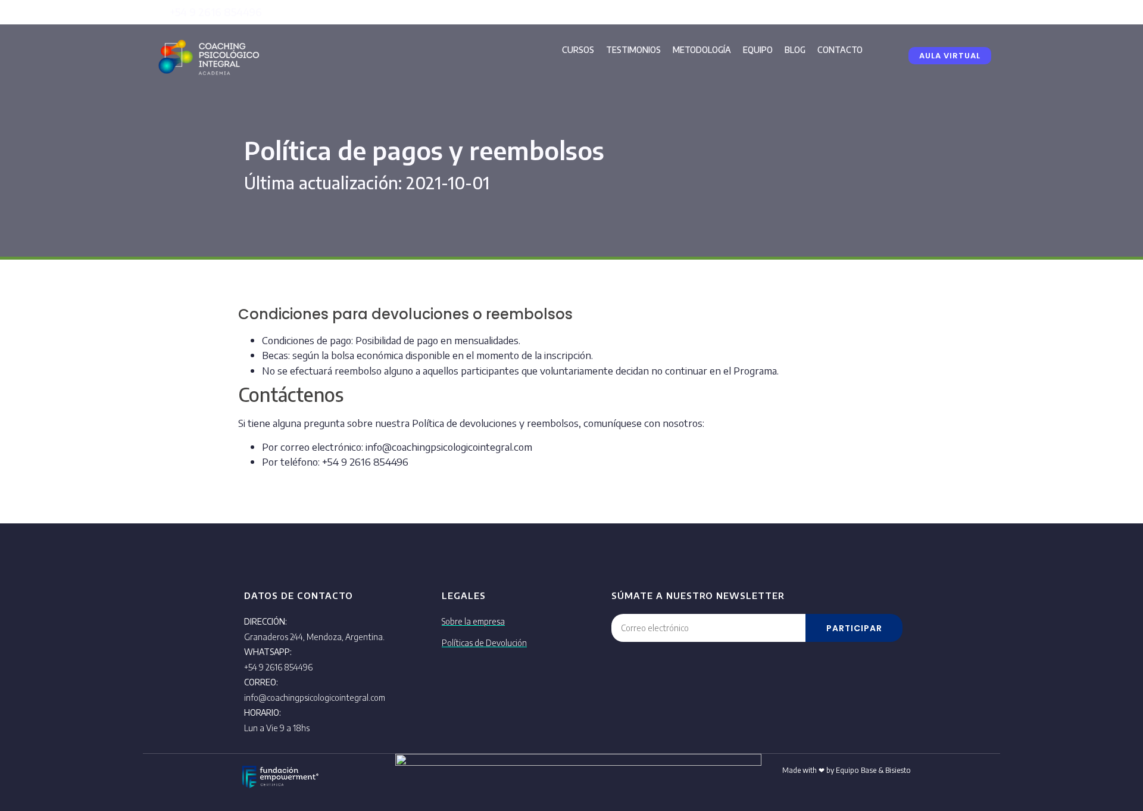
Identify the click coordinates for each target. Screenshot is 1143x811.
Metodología (702, 50)
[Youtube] (979, 12)
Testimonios (633, 50)
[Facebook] (926, 12)
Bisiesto (898, 770)
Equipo (758, 50)
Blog (795, 50)
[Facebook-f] (373, 775)
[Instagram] (952, 12)
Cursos (578, 50)
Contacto (840, 50)
